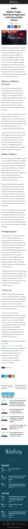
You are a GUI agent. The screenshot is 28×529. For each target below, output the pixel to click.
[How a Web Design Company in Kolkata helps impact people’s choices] (4, 514)
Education (13, 523)
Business (8, 523)
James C (10, 501)
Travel (16, 524)
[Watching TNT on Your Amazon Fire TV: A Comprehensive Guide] (4, 478)
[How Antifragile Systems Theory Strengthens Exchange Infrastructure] (5, 411)
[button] (2, 2)
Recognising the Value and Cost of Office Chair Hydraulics (7, 387)
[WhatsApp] (19, 26)
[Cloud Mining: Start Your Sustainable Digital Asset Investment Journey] (5, 434)
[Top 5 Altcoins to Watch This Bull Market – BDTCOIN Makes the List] (5, 427)
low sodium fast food (15, 468)
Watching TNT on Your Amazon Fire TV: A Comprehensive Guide (17, 477)
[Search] (26, 2)
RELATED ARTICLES (7, 393)
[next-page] (5, 440)
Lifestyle (9, 524)
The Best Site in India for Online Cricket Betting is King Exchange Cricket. (20, 387)
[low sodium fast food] (4, 471)
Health (4, 524)
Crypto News (8, 5)
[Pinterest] (15, 26)
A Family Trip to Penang (15, 504)
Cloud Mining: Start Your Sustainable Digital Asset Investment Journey (17, 434)
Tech (13, 524)
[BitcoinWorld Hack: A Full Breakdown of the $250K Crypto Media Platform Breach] (5, 418)
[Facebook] (8, 26)
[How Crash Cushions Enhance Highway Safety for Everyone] (4, 486)
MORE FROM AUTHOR (8, 396)
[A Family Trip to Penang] (4, 507)
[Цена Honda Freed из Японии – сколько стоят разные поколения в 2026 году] (4, 499)
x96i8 (12, 23)
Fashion (18, 523)
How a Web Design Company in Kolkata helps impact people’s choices (17, 513)
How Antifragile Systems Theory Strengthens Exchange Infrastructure (17, 411)
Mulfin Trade (8, 367)
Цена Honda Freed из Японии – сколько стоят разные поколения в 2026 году (17, 498)
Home (2, 5)
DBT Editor (11, 487)
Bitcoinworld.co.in (11, 346)
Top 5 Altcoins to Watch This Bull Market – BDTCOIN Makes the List (18, 427)
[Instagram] (14, 459)
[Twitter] (12, 26)
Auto (4, 523)
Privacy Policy (22, 524)
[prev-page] (2, 440)
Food (23, 523)
